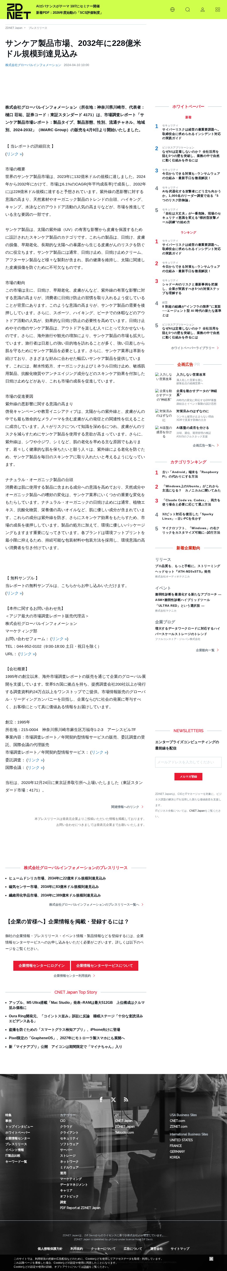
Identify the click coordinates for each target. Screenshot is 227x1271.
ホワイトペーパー (17, 1132)
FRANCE (176, 1146)
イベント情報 (14, 1150)
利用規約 (76, 1248)
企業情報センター (17, 1138)
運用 (63, 1173)
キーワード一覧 (16, 1161)
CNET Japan (197, 810)
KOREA (175, 1157)
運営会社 (156, 1248)
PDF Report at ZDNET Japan (80, 1208)
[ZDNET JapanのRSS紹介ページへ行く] (125, 1099)
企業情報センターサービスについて (104, 965)
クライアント (69, 1132)
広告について (133, 1248)
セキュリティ (69, 1138)
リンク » (14, 154)
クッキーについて (103, 1248)
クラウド (66, 1126)
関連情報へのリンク (125, 807)
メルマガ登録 (188, 776)
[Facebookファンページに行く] (101, 1099)
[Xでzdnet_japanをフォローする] (113, 1099)
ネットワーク (69, 1161)
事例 (8, 1121)
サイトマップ (180, 1248)
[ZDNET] (19, 9)
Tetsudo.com (124, 1132)
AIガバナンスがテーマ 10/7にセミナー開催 (68, 6)
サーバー (66, 1150)
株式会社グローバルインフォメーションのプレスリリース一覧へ (94, 904)
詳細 (86, 1266)
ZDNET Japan (13, 27)
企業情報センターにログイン (42, 965)
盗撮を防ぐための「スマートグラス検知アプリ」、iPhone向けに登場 (64, 1029)
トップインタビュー (19, 1126)
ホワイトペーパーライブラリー (193, 348)
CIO (62, 1121)
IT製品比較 (12, 1155)
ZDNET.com (178, 1126)
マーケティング (71, 1179)
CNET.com (177, 1121)
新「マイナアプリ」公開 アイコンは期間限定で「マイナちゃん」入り (65, 1047)
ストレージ (68, 1155)
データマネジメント (74, 1184)
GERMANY (177, 1151)
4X (117, 1115)
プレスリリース (38, 27)
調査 (63, 1202)
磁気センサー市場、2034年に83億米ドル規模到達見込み (54, 887)
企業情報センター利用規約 (72, 975)
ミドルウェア (69, 1167)
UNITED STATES (181, 1140)
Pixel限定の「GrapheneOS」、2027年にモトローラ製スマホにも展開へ (67, 1038)
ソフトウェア (69, 1144)
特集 (8, 1115)
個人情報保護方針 (50, 1248)
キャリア (66, 1190)
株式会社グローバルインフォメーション (33, 65)
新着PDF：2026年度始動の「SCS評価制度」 (69, 12)
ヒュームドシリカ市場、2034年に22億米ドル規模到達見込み (57, 878)
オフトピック (69, 1196)
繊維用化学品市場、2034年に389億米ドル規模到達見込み (55, 895)
